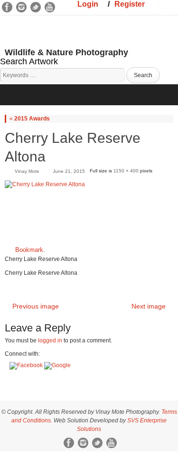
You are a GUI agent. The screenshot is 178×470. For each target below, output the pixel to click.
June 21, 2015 (69, 171)
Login (87, 4)
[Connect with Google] (57, 365)
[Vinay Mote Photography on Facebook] (7, 7)
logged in (50, 340)
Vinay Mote (27, 171)
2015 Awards (29, 118)
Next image (148, 306)
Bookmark (29, 249)
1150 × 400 (126, 170)
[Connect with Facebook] (26, 365)
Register (129, 4)
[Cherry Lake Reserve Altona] (89, 209)
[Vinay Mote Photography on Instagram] (21, 7)
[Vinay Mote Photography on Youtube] (50, 7)
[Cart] (161, 6)
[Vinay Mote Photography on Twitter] (35, 7)
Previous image (35, 306)
